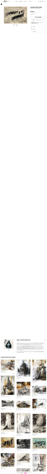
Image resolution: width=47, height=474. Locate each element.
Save (14, 25)
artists (16, 1)
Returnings (34, 31)
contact (30, 1)
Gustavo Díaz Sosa (36, 7)
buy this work (38, 17)
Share (16, 25)
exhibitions (20, 1)
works (25, 1)
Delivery (34, 26)
